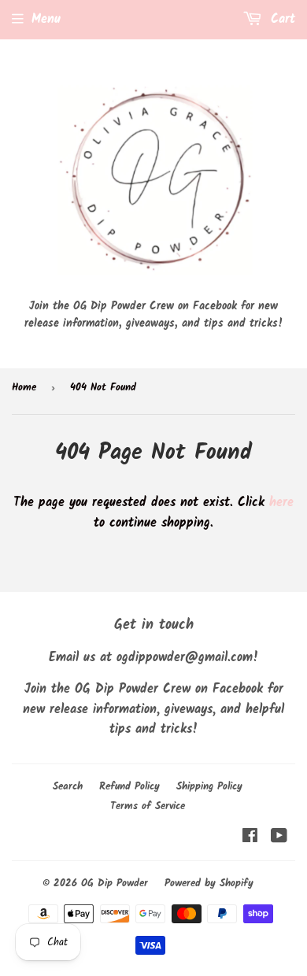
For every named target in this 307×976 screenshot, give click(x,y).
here (281, 502)
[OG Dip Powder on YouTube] (279, 838)
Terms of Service (147, 806)
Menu (46, 19)
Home (24, 387)
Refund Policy (129, 786)
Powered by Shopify (209, 883)
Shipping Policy (209, 786)
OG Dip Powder (114, 883)
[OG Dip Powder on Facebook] (250, 838)
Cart (280, 19)
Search (68, 786)
